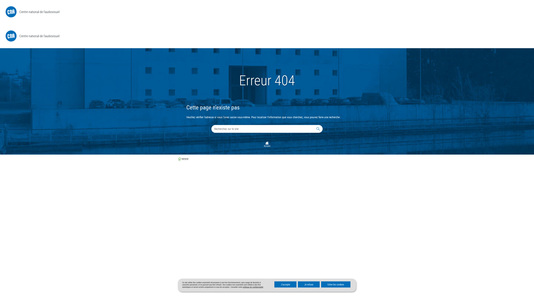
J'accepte (285, 284)
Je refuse (308, 284)
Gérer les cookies (335, 284)
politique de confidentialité (253, 287)
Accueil (267, 146)
